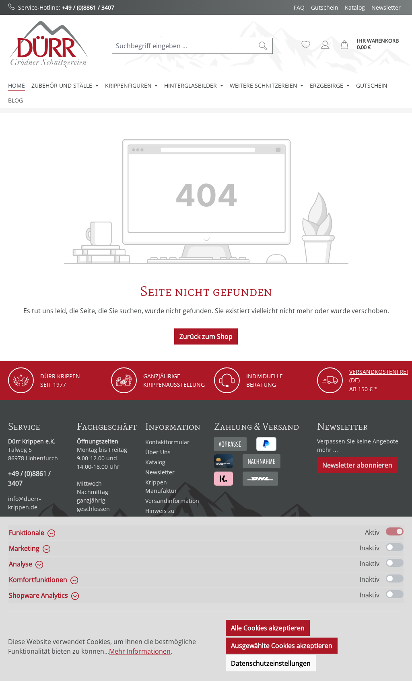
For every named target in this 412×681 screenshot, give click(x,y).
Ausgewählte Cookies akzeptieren (281, 645)
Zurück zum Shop (206, 336)
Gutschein (324, 7)
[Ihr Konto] (325, 45)
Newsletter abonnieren (357, 465)
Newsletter (386, 7)
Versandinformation (172, 501)
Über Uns (158, 452)
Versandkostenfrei (378, 371)
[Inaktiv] (395, 547)
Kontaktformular (167, 442)
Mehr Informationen (140, 651)
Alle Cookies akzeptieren (268, 628)
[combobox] (183, 46)
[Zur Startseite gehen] (48, 44)
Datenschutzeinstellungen (271, 663)
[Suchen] (263, 46)
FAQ (299, 7)
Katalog (355, 7)
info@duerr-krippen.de (24, 503)
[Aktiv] (395, 531)
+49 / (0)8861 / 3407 (88, 7)
